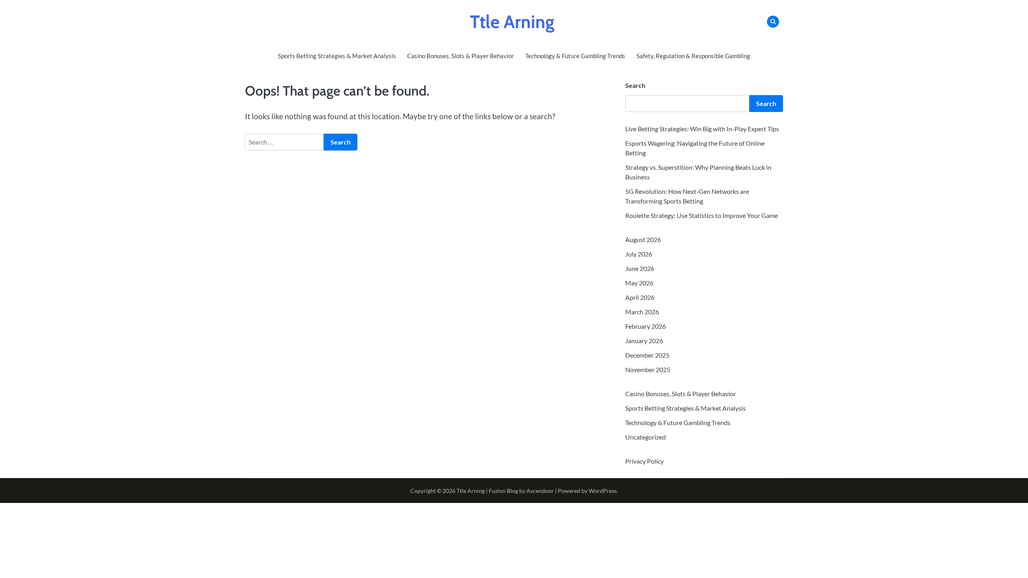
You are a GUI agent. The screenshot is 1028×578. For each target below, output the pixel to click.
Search (635, 85)
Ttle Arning (512, 22)
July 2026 (638, 254)
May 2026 (639, 283)
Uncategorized (645, 437)
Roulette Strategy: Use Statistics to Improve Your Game (701, 215)
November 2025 (647, 369)
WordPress (603, 490)
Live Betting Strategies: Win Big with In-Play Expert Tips (702, 128)
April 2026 (640, 297)
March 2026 (642, 311)
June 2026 (639, 268)
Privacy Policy (644, 461)
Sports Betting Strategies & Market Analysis (337, 55)
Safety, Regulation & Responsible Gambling (693, 55)
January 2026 (644, 340)
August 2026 (643, 239)
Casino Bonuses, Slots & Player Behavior (460, 55)
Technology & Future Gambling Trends (575, 55)
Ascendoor (540, 490)
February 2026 (645, 326)
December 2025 (647, 355)
